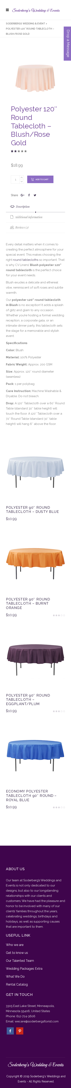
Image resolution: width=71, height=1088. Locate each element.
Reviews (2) (22, 227)
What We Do (15, 976)
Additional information (28, 217)
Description (22, 206)
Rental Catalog (17, 984)
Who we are (14, 945)
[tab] (35, 207)
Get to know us (17, 953)
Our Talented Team (20, 961)
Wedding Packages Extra (24, 968)
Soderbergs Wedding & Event (25, 23)
